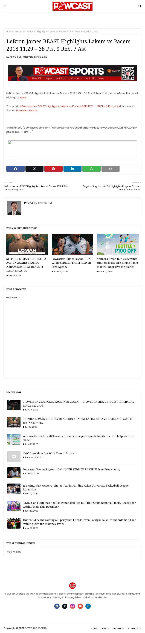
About (105, 628)
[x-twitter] (64, 606)
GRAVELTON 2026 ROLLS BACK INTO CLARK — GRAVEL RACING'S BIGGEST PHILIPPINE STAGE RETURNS (78, 403)
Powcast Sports (26, 110)
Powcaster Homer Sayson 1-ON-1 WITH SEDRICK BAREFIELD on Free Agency (72, 262)
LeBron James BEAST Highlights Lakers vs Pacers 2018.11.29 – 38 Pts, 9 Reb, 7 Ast (70, 106)
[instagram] (72, 606)
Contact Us (134, 628)
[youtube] (80, 606)
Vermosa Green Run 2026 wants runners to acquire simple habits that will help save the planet (117, 262)
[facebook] (57, 606)
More (23, 97)
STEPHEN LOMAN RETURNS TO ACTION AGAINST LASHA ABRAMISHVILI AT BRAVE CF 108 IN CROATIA (26, 265)
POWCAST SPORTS (36, 628)
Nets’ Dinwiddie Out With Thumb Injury (48, 453)
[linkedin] (88, 606)
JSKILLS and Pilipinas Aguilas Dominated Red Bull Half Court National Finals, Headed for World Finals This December (79, 505)
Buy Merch (118, 628)
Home (9, 31)
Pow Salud (16, 57)
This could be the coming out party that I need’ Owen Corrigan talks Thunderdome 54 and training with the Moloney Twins (79, 522)
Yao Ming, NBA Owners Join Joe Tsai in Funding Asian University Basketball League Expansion (76, 487)
